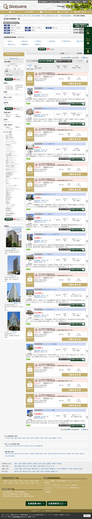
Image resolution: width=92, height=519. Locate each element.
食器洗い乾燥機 (11, 166)
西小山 (43, 350)
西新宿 (20, 466)
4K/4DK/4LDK (9, 89)
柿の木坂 (42, 96)
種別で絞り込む (14, 58)
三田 (27, 466)
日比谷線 (75, 468)
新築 (15, 69)
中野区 (46, 438)
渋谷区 (42, 438)
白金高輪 (47, 471)
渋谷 (10, 41)
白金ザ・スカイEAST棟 (11, 332)
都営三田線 (35, 468)
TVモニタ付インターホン (13, 189)
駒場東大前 (40, 446)
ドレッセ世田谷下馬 (48, 309)
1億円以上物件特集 (8, 496)
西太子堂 (59, 453)
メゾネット (9, 146)
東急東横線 (37, 94)
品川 (56, 471)
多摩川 (38, 44)
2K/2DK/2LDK (9, 87)
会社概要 (52, 481)
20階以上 (9, 196)
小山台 (41, 202)
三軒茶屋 (36, 453)
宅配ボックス (10, 190)
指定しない (9, 69)
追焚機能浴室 (10, 173)
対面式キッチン (11, 169)
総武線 (80, 468)
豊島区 (54, 438)
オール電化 (9, 153)
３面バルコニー (11, 159)
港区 (16, 438)
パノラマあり (9, 128)
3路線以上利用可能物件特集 (10, 494)
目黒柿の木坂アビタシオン (50, 289)
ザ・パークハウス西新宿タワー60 (13, 303)
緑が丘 (31, 446)
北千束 (73, 453)
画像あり (8, 127)
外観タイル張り (11, 162)
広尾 (20, 471)
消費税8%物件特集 (29, 496)
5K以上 (17, 89)
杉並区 (50, 438)
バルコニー (9, 150)
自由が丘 (11, 44)
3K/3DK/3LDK (19, 87)
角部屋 (8, 203)
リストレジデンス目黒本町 (50, 344)
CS (7, 180)
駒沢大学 (46, 220)
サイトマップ (48, 485)
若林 (9, 456)
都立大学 (80, 41)
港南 (16, 466)
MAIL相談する (87, 30)
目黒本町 (42, 351)
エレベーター (10, 212)
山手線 (16, 468)
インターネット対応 (12, 185)
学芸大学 (66, 41)
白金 (31, 466)
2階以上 (9, 192)
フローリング (10, 206)
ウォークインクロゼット (13, 178)
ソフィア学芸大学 (47, 254)
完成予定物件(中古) (8, 492)
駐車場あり (9, 215)
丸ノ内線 (41, 468)
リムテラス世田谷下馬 (48, 144)
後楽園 (52, 471)
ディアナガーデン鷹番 (48, 410)
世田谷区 (39, 151)
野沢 (42, 222)
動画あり (18, 127)
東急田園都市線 (38, 220)
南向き (8, 201)
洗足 (35, 446)
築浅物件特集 (18, 496)
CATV (8, 183)
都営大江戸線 (22, 468)
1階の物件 (9, 198)
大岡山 (49, 453)
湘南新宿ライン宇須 (55, 468)
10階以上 (9, 194)
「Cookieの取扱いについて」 (18, 516)
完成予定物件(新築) (20, 492)
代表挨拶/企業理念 (61, 481)
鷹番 (41, 116)
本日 (17, 114)
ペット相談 (9, 134)
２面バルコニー (11, 157)
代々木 (52, 466)
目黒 (6, 456)
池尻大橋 (54, 453)
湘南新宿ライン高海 (66, 468)
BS (7, 182)
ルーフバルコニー (11, 151)
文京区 (24, 438)
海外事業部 (47, 492)
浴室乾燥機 (9, 174)
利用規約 (47, 482)
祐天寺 (52, 41)
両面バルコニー (11, 160)
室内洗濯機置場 (11, 213)
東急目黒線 (37, 200)
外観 (28, 65)
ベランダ (9, 148)
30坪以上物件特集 (24, 494)
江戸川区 (59, 438)
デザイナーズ (10, 139)
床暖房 (8, 176)
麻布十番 (25, 471)
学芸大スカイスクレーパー (50, 108)
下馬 (42, 151)
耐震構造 (9, 210)
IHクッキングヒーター (12, 164)
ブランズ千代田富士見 (10, 276)
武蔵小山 (43, 200)
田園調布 (25, 44)
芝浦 (39, 466)
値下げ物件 (9, 75)
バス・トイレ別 (11, 205)
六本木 (48, 466)
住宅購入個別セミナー (75, 487)
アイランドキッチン (12, 171)
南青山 (35, 466)
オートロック (10, 187)
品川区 (38, 202)
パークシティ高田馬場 (10, 248)
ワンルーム (9, 85)
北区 (37, 483)
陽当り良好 (9, 136)
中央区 (12, 438)
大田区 (32, 438)
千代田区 (7, 438)
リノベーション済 (11, 143)
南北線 (29, 468)
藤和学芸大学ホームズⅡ (49, 194)
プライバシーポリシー (74, 481)
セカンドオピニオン (62, 487)
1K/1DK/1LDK (19, 85)
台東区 (26, 481)
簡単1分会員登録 (87, 39)
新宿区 (19, 438)
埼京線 (46, 468)
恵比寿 (13, 456)
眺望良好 (9, 144)
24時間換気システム (12, 155)
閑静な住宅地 (10, 137)
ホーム (46, 481)
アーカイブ (48, 489)
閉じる (87, 515)
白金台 (34, 471)
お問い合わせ (57, 485)
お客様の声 (88, 48)
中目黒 (38, 41)
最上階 (8, 199)
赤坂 (24, 466)
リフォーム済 (10, 141)
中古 (19, 69)
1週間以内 (18, 116)
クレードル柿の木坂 (48, 88)
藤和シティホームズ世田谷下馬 (51, 234)
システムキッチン (11, 167)
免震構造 (9, 208)
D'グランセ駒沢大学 (48, 214)
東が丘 (41, 297)
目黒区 (38, 96)
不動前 (69, 453)
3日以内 (8, 116)
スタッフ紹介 (65, 485)
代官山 (25, 41)
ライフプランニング (50, 487)
